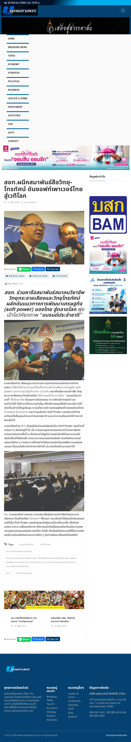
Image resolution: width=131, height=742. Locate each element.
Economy (52, 708)
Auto (70, 712)
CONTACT (13, 141)
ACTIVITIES (14, 115)
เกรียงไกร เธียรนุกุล (24, 573)
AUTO (11, 132)
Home (11, 38)
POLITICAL (14, 81)
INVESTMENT (15, 106)
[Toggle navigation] (123, 10)
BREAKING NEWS (17, 47)
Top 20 (50, 704)
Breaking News (52, 698)
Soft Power (45, 544)
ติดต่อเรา (72, 716)
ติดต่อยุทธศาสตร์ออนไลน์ (116, 735)
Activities (73, 704)
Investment (74, 701)
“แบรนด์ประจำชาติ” (26, 544)
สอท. (8, 573)
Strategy (51, 711)
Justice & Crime (73, 695)
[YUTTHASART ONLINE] (20, 10)
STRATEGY (14, 72)
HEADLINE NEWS (39, 275)
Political (51, 715)
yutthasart (31, 202)
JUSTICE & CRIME (17, 98)
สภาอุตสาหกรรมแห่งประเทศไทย (19, 551)
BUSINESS (13, 89)
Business (52, 719)
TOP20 (11, 55)
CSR (10, 124)
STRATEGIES (61, 275)
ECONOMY (13, 64)
